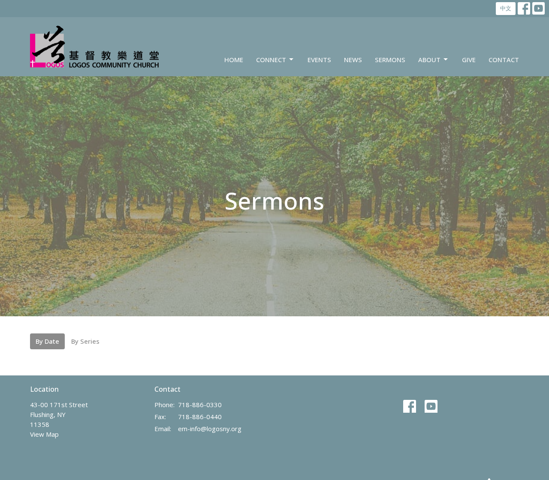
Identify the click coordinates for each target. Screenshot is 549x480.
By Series (85, 341)
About (429, 59)
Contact (504, 59)
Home (233, 59)
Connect (271, 59)
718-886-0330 (200, 404)
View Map (44, 434)
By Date (47, 341)
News (353, 59)
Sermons (390, 59)
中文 (505, 8)
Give (469, 59)
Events (319, 59)
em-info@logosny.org (209, 428)
